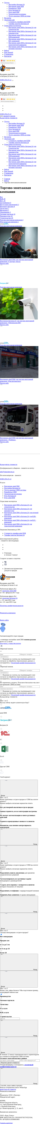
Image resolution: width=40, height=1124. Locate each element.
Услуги (6, 3)
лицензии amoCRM (9, 591)
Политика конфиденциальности (11, 606)
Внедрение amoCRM (16, 6)
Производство (6, 216)
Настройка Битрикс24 (17, 4)
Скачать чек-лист (6, 689)
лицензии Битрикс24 (9, 598)
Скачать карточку (6, 1123)
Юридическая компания (9, 222)
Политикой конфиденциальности (23, 663)
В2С (2, 201)
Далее (3, 795)
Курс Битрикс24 (14, 10)
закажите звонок (9, 116)
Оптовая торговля (7, 214)
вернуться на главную (8, 1089)
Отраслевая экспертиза (12, 26)
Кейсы (6, 50)
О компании (8, 54)
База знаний (8, 52)
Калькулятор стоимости (8, 118)
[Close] (1, 651)
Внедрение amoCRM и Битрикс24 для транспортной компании (22, 44)
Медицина (4, 210)
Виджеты (7, 18)
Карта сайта (4, 620)
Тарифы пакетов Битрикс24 (19, 24)
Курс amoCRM (14, 12)
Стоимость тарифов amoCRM (19, 22)
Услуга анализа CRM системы (19, 16)
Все (1, 197)
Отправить (4, 657)
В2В (2, 199)
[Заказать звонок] (12, 80)
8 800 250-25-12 (5, 80)
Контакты (7, 56)
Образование (5, 212)
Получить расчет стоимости (10, 1063)
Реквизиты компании (8, 613)
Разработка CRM (15, 8)
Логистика (4, 208)
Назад (35, 844)
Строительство (6, 218)
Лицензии (9, 20)
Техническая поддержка (17, 14)
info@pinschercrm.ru (7, 472)
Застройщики (5, 203)
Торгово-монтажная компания (11, 220)
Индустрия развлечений (9, 205)
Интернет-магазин (7, 206)
